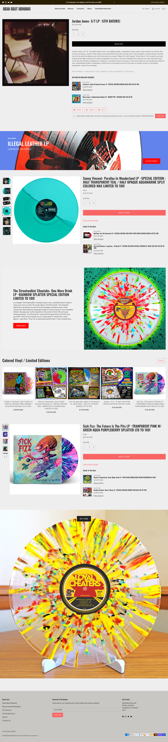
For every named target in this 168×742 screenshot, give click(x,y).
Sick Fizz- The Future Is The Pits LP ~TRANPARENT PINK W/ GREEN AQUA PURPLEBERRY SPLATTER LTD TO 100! (149, 404)
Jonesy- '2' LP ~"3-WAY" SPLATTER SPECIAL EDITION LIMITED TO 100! (116, 403)
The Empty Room (8, 714)
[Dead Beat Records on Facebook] (3, 2)
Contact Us (6, 720)
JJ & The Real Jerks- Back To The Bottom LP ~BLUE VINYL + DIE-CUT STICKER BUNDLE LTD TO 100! (84, 404)
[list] (35, 52)
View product (87, 90)
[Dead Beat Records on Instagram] (5, 2)
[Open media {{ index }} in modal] (35, 52)
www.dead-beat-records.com (29, 735)
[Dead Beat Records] (16, 9)
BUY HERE (84, 518)
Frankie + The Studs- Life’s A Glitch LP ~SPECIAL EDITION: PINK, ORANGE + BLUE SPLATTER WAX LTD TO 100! (18, 404)
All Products (6, 710)
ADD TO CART (124, 212)
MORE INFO (21, 325)
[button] (71, 8)
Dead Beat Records (13, 735)
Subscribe (57, 715)
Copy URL (160, 116)
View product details (90, 220)
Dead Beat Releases (9, 703)
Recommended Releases (11, 707)
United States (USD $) (157, 2)
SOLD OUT (119, 44)
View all (161, 361)
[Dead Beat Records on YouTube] (11, 2)
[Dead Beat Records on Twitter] (8, 2)
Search (4, 717)
